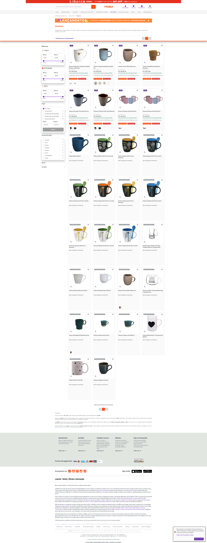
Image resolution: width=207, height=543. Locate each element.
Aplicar (53, 129)
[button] (66, 38)
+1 (108, 83)
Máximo (56, 55)
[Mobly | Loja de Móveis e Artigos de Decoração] (109, 7)
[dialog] (189, 534)
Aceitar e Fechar (199, 539)
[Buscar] (93, 7)
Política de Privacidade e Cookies (185, 535)
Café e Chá (71, 16)
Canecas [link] (78, 16)
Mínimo (45, 55)
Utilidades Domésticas (61, 16)
